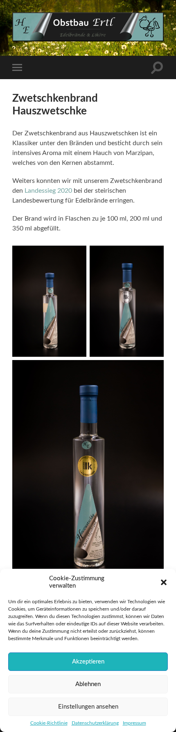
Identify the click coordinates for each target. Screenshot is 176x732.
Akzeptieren (88, 662)
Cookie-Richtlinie (49, 723)
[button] (164, 582)
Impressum (134, 723)
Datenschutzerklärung (95, 723)
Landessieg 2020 (48, 190)
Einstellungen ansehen (88, 707)
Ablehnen (88, 684)
